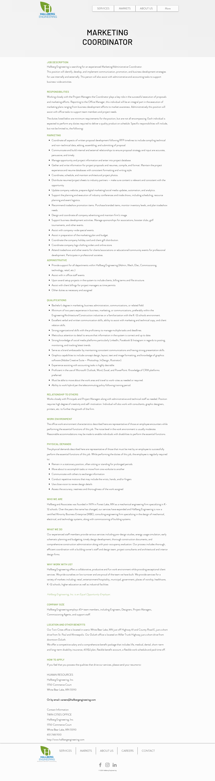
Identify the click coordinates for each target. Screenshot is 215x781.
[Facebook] (100, 765)
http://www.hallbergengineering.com (65, 739)
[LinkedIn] (114, 765)
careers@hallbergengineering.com (78, 700)
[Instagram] (107, 765)
